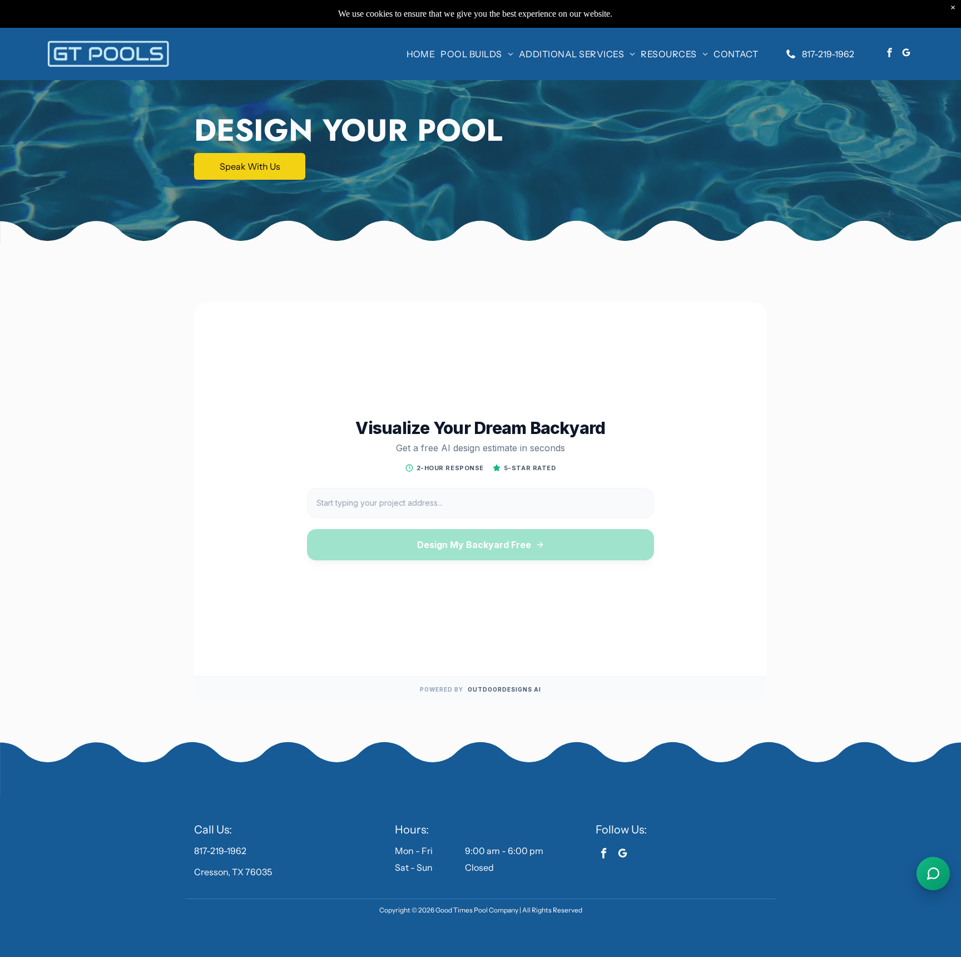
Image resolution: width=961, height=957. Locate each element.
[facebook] (889, 54)
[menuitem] (421, 54)
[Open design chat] (933, 873)
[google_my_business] (906, 54)
